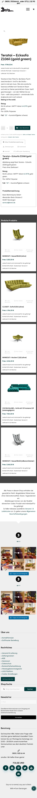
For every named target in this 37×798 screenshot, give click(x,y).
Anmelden (18, 717)
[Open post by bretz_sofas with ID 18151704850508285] (30, 564)
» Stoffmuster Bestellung (10, 640)
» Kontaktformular (7, 638)
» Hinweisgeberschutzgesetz (11, 669)
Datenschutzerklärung (8, 712)
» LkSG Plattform (7, 671)
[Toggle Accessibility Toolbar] (34, 788)
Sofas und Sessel (27, 134)
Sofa (14, 137)
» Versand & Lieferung (9, 653)
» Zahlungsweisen (7, 656)
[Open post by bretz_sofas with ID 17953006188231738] (7, 564)
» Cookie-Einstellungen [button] (9, 674)
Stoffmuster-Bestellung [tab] (22, 151)
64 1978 (25, 106)
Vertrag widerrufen (7, 679)
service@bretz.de (8, 202)
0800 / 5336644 (11, 1)
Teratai (33, 134)
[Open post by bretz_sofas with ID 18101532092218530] (18, 553)
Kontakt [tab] (7, 151)
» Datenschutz (6, 663)
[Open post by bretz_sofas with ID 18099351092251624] (30, 553)
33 (6, 115)
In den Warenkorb (23, 128)
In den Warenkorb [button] (7, 250)
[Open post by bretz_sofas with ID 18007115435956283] (18, 564)
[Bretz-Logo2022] (15, 9)
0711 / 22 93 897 (26, 2)
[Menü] (28, 9)
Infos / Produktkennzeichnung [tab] (14, 142)
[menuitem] (28, 9)
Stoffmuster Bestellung (30, 250)
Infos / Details (18, 250)
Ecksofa (10, 137)
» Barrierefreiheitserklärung (11, 666)
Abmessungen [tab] (9, 147)
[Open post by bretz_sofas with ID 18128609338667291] (7, 553)
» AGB (3, 658)
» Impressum (5, 661)
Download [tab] (22, 147)
